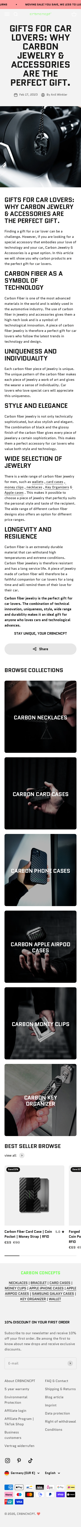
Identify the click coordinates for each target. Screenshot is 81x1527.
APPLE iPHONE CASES (46, 1288)
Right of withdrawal (60, 1421)
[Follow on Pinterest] (19, 1461)
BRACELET (39, 1282)
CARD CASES (60, 1282)
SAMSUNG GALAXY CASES (53, 1293)
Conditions (53, 1429)
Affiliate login (15, 1410)
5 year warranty (16, 1389)
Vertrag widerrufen (19, 1445)
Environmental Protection (15, 1400)
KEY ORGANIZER (33, 1299)
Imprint (50, 1405)
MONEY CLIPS (15, 1288)
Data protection (57, 1413)
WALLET (55, 1299)
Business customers (12, 1435)
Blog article (54, 1397)
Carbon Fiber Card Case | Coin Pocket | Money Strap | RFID (28, 1234)
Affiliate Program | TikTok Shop (19, 1421)
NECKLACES (18, 1282)
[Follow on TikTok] (30, 1461)
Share (43, 649)
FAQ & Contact (56, 1380)
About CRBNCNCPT (19, 1380)
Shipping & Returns (60, 1389)
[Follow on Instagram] (7, 1461)
